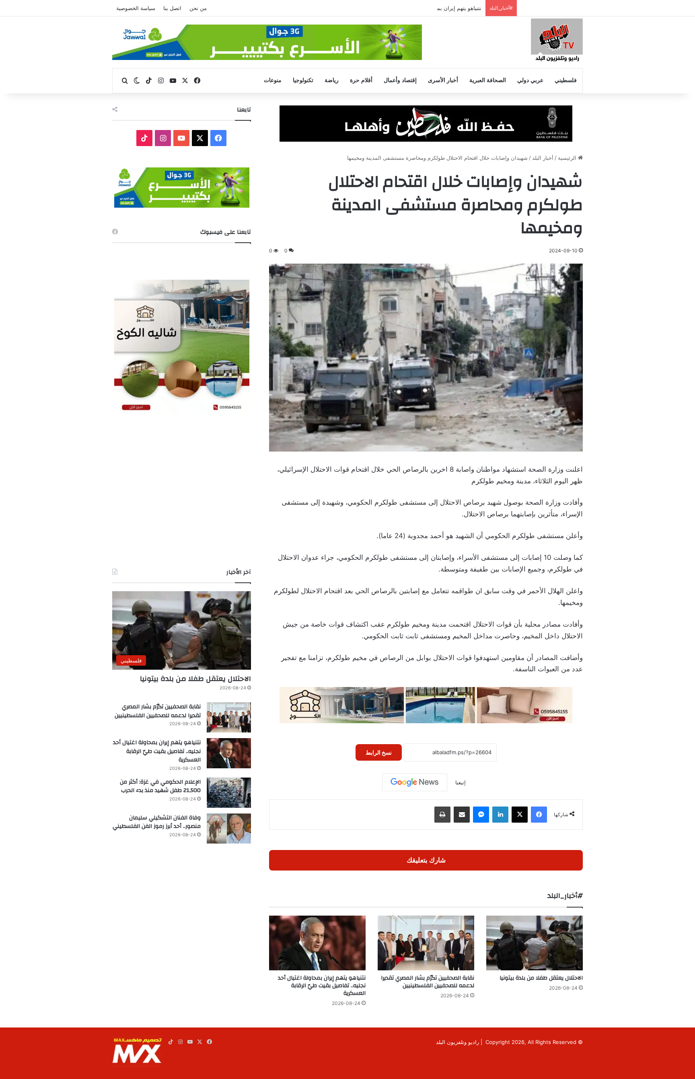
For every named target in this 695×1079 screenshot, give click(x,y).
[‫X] (520, 815)
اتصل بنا (172, 8)
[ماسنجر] (481, 815)
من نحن (198, 8)
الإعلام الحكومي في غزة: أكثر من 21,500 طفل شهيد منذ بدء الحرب (160, 786)
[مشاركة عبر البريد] (462, 815)
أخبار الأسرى (443, 80)
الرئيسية (568, 158)
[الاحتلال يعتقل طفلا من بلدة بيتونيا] (534, 943)
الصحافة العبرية (487, 80)
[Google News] (414, 782)
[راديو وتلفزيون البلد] (557, 41)
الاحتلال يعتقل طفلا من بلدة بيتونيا (541, 978)
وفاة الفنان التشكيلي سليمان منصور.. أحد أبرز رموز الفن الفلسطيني (157, 822)
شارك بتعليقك (426, 860)
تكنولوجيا (303, 80)
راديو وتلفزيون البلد (457, 1042)
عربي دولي (530, 80)
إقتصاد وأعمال (400, 80)
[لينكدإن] (500, 815)
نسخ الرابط (379, 752)
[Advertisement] (181, 491)
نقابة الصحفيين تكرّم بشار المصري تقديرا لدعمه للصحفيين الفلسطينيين (427, 982)
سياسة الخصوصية (135, 8)
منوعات (273, 80)
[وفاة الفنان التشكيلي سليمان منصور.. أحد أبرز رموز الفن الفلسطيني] (229, 828)
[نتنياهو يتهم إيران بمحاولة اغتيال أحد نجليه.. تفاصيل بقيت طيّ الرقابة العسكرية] (317, 943)
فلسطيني (566, 80)
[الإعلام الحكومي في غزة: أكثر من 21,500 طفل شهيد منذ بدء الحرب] (229, 793)
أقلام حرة (361, 80)
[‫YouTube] (181, 138)
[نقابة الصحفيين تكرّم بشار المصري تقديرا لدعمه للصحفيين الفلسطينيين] (426, 943)
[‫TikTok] (144, 138)
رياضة (332, 80)
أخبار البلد (542, 158)
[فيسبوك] (539, 815)
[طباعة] (442, 815)
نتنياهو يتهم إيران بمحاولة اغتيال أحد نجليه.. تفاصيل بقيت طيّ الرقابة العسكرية (394, 8)
